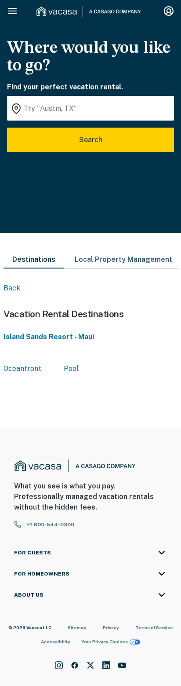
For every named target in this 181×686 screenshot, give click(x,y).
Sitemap (77, 627)
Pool (71, 368)
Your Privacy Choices (104, 641)
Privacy (111, 627)
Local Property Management (123, 259)
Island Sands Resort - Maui (49, 337)
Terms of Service (154, 627)
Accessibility (55, 641)
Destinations (33, 259)
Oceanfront (22, 368)
